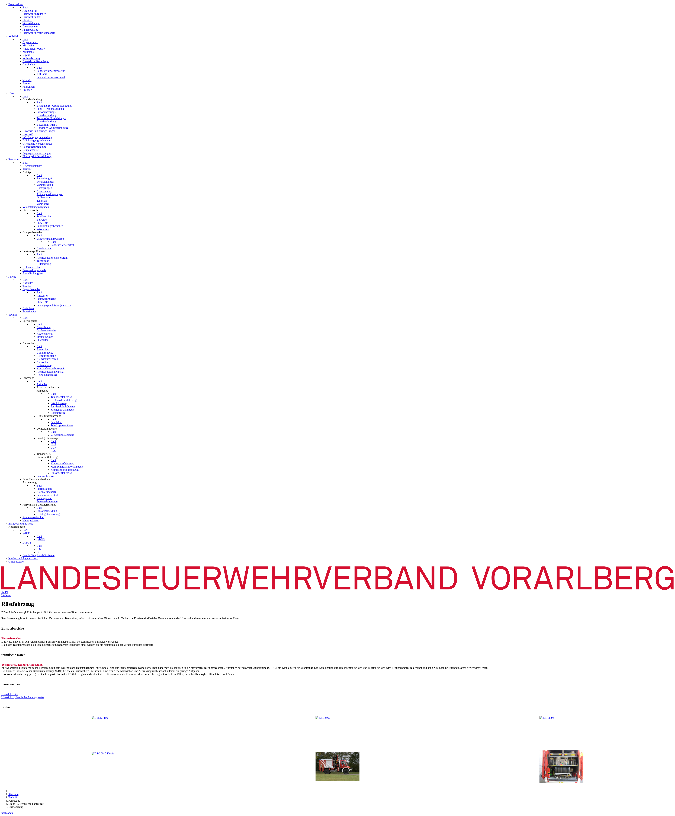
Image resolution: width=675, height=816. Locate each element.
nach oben (7, 812)
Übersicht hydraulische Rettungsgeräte (22, 697)
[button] (337, 628)
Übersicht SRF (9, 694)
